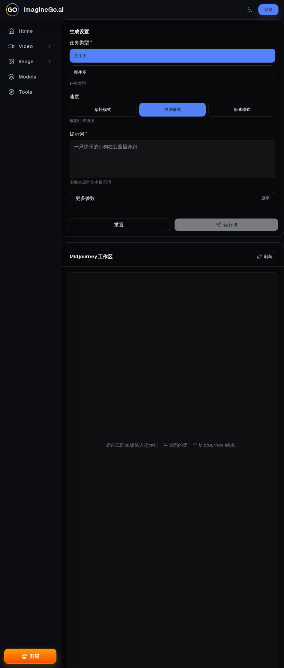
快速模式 (172, 109)
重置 (119, 225)
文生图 (80, 55)
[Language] (249, 9)
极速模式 (242, 109)
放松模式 (103, 109)
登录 (268, 9)
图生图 (80, 72)
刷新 (268, 256)
